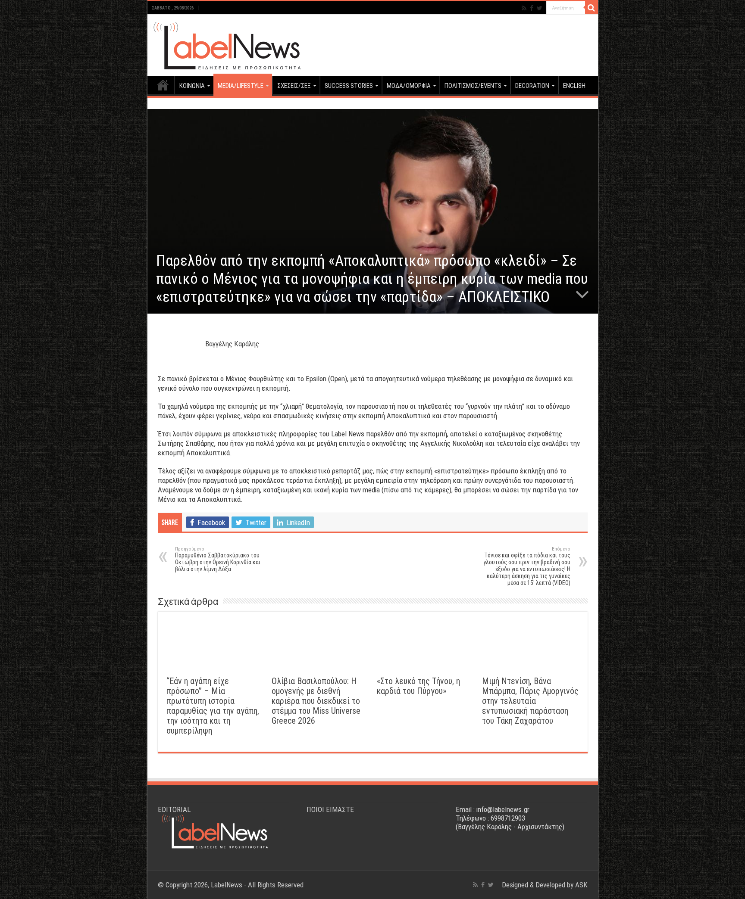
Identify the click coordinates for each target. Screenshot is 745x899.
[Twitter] (539, 8)
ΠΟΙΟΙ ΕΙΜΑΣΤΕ (330, 809)
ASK (581, 884)
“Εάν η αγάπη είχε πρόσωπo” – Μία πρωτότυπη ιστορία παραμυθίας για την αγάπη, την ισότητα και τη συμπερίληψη (212, 706)
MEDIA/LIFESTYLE (240, 86)
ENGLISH (574, 86)
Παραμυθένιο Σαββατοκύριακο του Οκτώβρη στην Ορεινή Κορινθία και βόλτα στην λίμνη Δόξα (217, 559)
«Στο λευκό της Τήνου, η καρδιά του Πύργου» (418, 686)
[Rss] (524, 8)
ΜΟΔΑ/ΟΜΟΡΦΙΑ (409, 86)
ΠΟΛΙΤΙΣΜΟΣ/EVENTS (472, 86)
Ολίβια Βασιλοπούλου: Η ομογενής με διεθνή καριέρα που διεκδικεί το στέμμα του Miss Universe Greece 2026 (316, 701)
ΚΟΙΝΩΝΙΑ (192, 86)
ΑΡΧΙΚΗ (163, 85)
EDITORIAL (174, 809)
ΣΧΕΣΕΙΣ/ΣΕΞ (294, 86)
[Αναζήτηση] (591, 7)
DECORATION (532, 86)
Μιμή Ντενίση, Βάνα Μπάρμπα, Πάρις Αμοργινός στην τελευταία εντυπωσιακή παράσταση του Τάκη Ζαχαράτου (530, 701)
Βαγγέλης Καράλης (232, 343)
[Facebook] (531, 8)
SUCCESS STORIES (349, 86)
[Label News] (225, 43)
